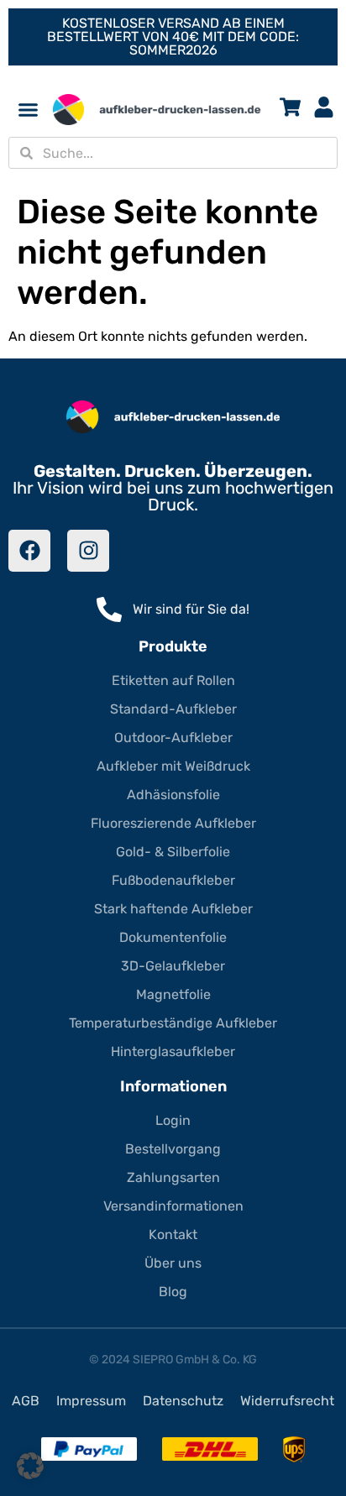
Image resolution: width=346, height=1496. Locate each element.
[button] (30, 1466)
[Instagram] (88, 551)
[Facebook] (29, 551)
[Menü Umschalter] (28, 109)
